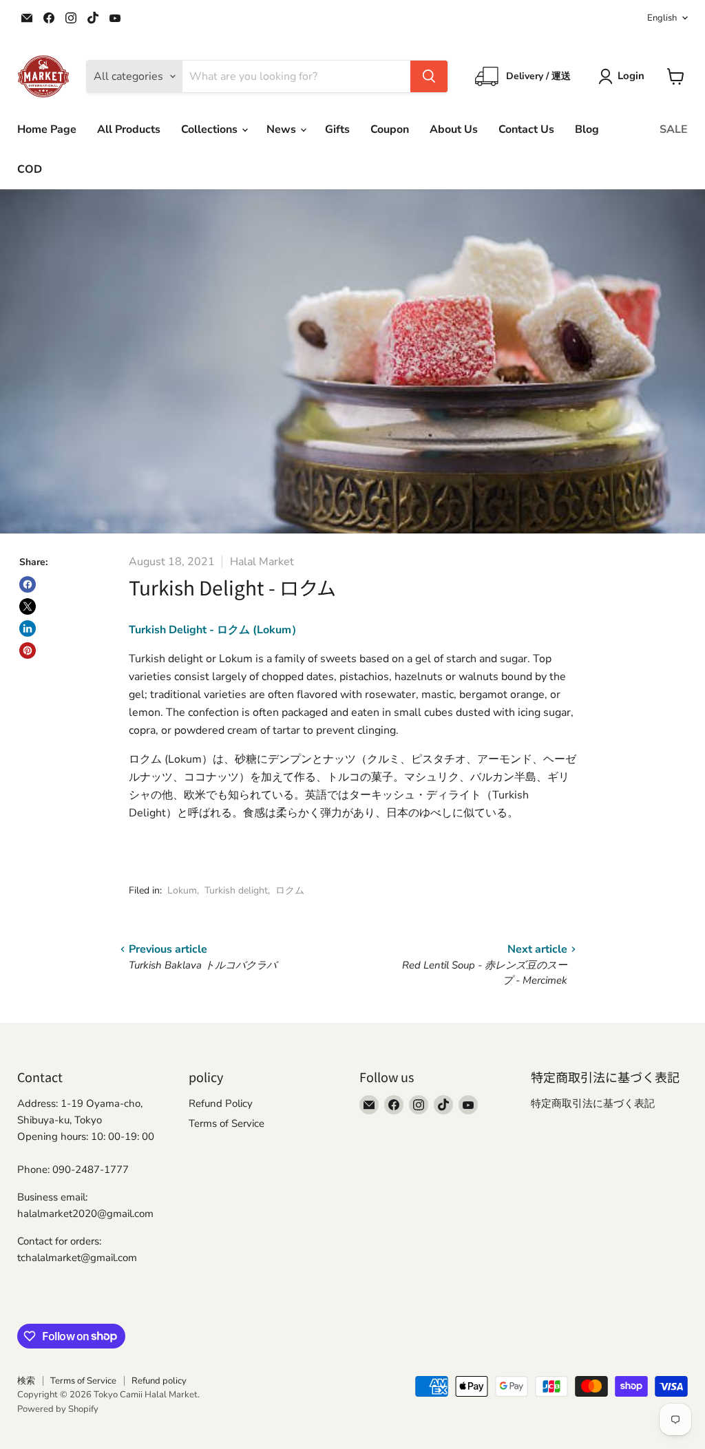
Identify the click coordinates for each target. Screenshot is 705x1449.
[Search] (429, 76)
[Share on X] (27, 606)
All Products (128, 129)
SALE (674, 129)
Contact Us (526, 129)
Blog (587, 129)
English (662, 18)
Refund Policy (221, 1103)
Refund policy (159, 1381)
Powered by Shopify (57, 1409)
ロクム (289, 890)
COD (29, 169)
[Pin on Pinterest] (27, 650)
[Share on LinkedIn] (27, 628)
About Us (454, 129)
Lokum (182, 890)
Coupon (389, 129)
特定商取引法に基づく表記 (593, 1103)
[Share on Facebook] (27, 584)
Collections (210, 129)
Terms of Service (226, 1123)
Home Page (46, 129)
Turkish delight (236, 890)
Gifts (337, 129)
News (282, 129)
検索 (26, 1381)
